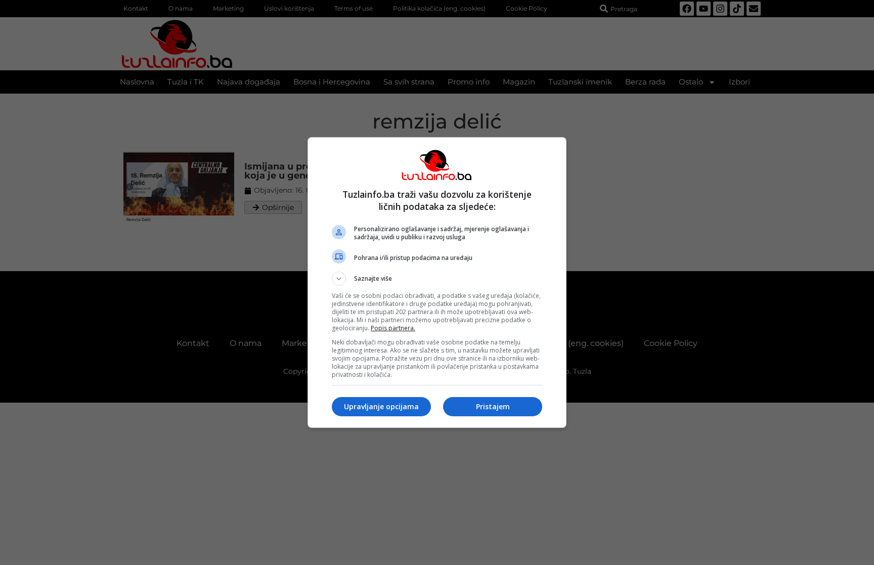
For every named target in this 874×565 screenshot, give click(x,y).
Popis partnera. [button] (393, 328)
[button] (437, 279)
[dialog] (437, 282)
